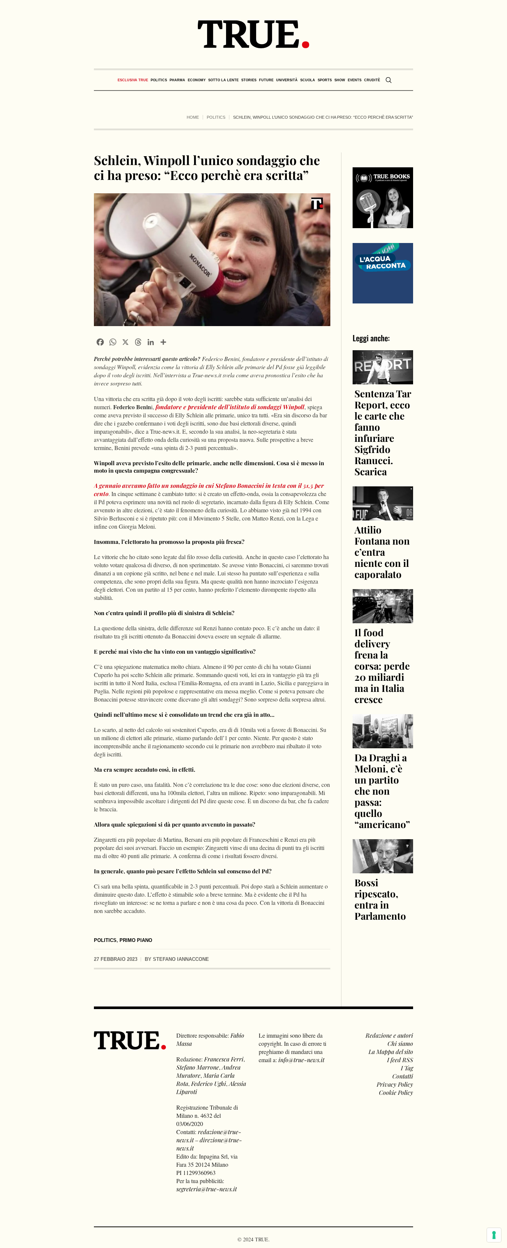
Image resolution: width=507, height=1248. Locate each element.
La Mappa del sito (391, 1051)
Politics (216, 117)
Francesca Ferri (223, 1059)
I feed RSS (400, 1060)
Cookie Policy (396, 1092)
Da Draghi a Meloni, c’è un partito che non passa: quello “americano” (382, 791)
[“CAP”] (383, 272)
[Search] (388, 80)
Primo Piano (136, 940)
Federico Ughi (208, 1083)
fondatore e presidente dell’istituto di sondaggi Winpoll (229, 407)
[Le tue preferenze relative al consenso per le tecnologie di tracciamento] (494, 1235)
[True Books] (383, 224)
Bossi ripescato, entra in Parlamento (380, 899)
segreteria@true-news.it (206, 1189)
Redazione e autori (389, 1035)
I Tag (407, 1068)
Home (193, 117)
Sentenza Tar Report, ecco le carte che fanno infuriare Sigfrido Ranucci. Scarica (382, 432)
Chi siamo (400, 1043)
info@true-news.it (301, 1060)
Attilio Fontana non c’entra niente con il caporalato (382, 552)
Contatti (402, 1076)
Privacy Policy (395, 1084)
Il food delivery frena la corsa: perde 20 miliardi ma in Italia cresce (382, 666)
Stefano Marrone (197, 1067)
